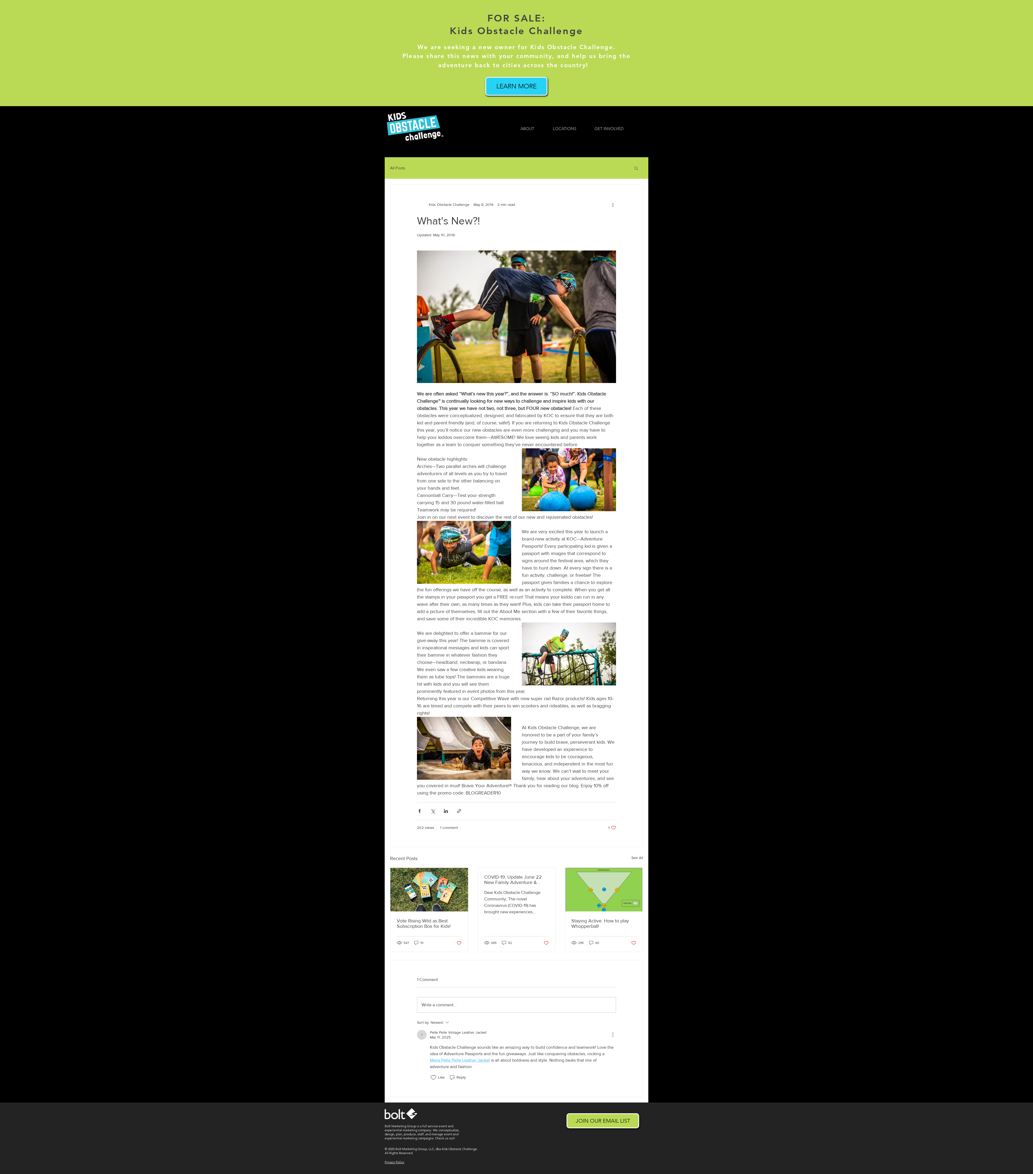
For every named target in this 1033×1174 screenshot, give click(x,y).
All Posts (397, 168)
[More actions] (613, 205)
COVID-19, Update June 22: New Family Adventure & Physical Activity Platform (513, 879)
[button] (636, 168)
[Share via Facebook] (419, 811)
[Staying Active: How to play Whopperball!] (604, 889)
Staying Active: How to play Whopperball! (600, 923)
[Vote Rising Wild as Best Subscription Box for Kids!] (429, 889)
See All (637, 858)
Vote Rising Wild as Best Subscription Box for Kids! (424, 923)
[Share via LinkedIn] (445, 811)
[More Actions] (613, 1035)
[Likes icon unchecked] (433, 1077)
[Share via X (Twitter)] (432, 811)
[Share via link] (459, 811)
